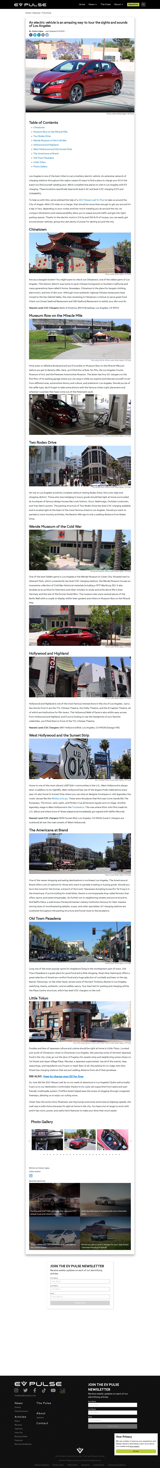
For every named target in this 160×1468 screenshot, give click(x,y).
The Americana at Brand (45, 153)
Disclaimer (85, 1465)
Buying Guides (21, 1436)
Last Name (54, 1286)
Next (131, 1141)
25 (119, 1155)
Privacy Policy (58, 1465)
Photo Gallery (40, 166)
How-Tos (19, 1433)
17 (93, 1155)
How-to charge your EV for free (63, 1076)
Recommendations (23, 1444)
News (19, 1403)
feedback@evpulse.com (25, 1395)
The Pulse (43, 1403)
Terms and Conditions (117, 1465)
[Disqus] (80, 1341)
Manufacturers (21, 1411)
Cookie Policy (98, 1465)
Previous (29, 1141)
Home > (29, 13)
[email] (43, 35)
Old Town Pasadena (43, 158)
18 (96, 1155)
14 (83, 1155)
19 (100, 1155)
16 (90, 1155)
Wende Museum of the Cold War (50, 140)
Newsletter (133, 4)
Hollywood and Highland (45, 145)
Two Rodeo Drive (42, 136)
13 (80, 1155)
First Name (54, 1278)
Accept (136, 1451)
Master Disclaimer (41, 1465)
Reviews (18, 1425)
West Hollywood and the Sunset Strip (52, 149)
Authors (40, 1418)
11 (73, 1155)
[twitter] (35, 35)
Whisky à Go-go (59, 798)
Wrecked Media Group (92, 1461)
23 (113, 1155)
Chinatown (39, 127)
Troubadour (78, 807)
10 (70, 1155)
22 (109, 1155)
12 (77, 1155)
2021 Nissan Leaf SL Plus (91, 200)
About (41, 1413)
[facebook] (31, 35)
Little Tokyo (39, 162)
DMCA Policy (72, 1465)
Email (52, 1294)
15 (86, 1155)
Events (18, 1407)
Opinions (19, 1429)
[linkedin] (39, 35)
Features (19, 1440)
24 (116, 1155)
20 (103, 1155)
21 (106, 1155)
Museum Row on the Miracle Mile (50, 132)
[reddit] (47, 35)
